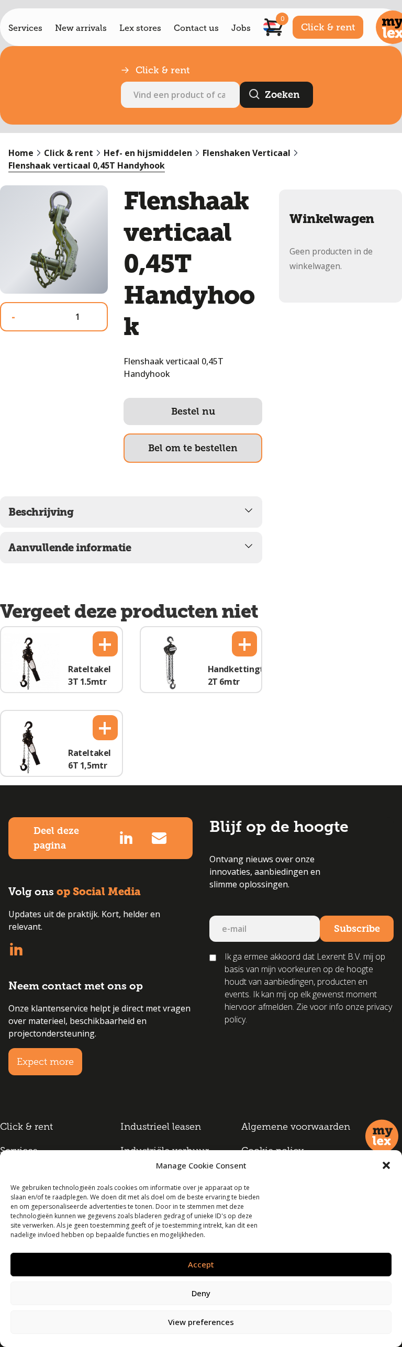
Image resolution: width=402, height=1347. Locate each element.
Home (21, 153)
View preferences (201, 1322)
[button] (386, 1165)
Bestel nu (193, 411)
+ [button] (105, 643)
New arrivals (81, 28)
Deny (201, 1293)
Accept (201, 1264)
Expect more (45, 1061)
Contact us (196, 28)
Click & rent (328, 27)
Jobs (241, 28)
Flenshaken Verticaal (247, 153)
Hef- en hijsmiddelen (148, 153)
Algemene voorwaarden (295, 1126)
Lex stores (140, 28)
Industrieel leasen (160, 1126)
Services (25, 28)
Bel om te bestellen (193, 448)
